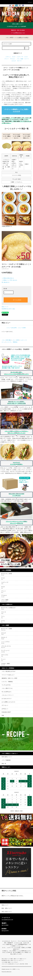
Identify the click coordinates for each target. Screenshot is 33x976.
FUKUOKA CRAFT (6, 712)
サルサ (13, 56)
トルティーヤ (20, 56)
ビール (3, 621)
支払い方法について (6, 958)
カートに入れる (17, 300)
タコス (26, 56)
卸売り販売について (7, 756)
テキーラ (19, 60)
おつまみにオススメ (7, 698)
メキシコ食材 (20, 58)
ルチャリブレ (4, 655)
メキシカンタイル (6, 646)
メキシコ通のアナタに (7, 688)
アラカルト (12, 58)
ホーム (3, 342)
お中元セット (5, 708)
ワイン (3, 617)
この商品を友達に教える (8, 278)
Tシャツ (3, 660)
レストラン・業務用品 (11, 342)
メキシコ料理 (15, 340)
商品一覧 (4, 763)
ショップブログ (14, 962)
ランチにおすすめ (6, 685)
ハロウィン (8, 56)
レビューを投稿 (22, 327)
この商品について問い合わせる (9, 280)
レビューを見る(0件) (12, 327)
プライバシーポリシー (18, 960)
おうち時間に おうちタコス (8, 702)
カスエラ (14, 60)
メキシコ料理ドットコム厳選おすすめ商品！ (17, 37)
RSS (23, 963)
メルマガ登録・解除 (6, 962)
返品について (5, 306)
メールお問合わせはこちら (18, 32)
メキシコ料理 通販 (6, 340)
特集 (3, 715)
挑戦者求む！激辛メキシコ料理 (9, 678)
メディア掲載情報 (6, 760)
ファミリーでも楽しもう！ (8, 674)
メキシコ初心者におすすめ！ (9, 671)
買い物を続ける (5, 282)
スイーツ (26, 58)
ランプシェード (5, 651)
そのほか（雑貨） (6, 664)
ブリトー (6, 58)
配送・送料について (15, 958)
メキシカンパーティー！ (8, 695)
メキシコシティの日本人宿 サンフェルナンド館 (11, 963)
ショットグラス (5, 642)
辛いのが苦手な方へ (7, 691)
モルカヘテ (4, 638)
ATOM (26, 963)
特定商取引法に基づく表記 (8, 308)
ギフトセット (5, 705)
